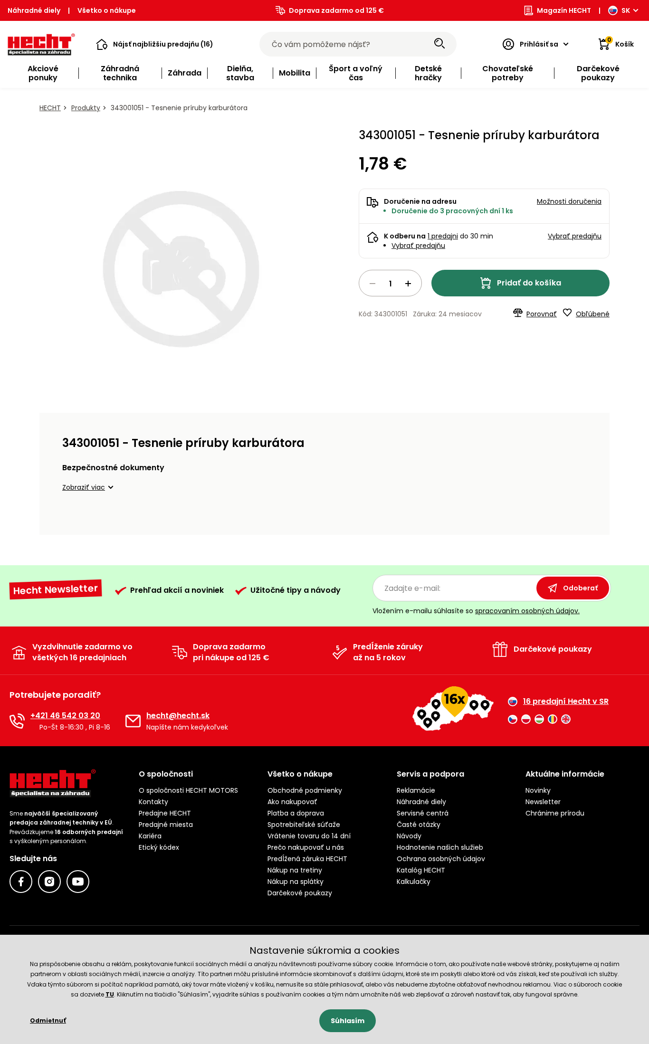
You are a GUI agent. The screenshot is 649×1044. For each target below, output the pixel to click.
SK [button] (625, 10)
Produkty (85, 108)
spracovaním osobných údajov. (527, 611)
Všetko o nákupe (106, 10)
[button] (154, 44)
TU (109, 994)
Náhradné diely (34, 10)
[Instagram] (49, 881)
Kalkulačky (413, 881)
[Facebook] (21, 881)
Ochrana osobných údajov (441, 859)
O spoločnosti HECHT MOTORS (188, 790)
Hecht (50, 108)
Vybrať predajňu (418, 245)
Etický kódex (159, 847)
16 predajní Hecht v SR (566, 701)
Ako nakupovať (292, 802)
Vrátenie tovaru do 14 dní (309, 836)
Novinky (538, 790)
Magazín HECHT (564, 10)
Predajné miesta (166, 824)
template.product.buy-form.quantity (390, 283)
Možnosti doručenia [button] (569, 201)
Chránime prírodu (554, 813)
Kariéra (150, 836)
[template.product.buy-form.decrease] (372, 283)
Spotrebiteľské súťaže (303, 824)
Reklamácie (416, 790)
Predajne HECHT (165, 813)
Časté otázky (418, 824)
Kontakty (153, 802)
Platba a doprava (295, 813)
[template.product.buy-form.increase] (408, 283)
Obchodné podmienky (304, 790)
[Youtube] (78, 881)
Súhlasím (347, 1020)
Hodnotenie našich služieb (440, 847)
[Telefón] (17, 721)
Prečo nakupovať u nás (305, 847)
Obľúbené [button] (593, 314)
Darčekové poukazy (299, 893)
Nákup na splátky (295, 881)
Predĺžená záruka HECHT (307, 859)
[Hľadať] (439, 44)
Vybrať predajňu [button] (574, 236)
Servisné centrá (423, 813)
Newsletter (543, 802)
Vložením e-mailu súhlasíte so (476, 611)
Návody (409, 836)
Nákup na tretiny (294, 870)
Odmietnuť (48, 1020)
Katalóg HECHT (421, 870)
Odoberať (580, 588)
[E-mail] (133, 721)
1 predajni (443, 236)
